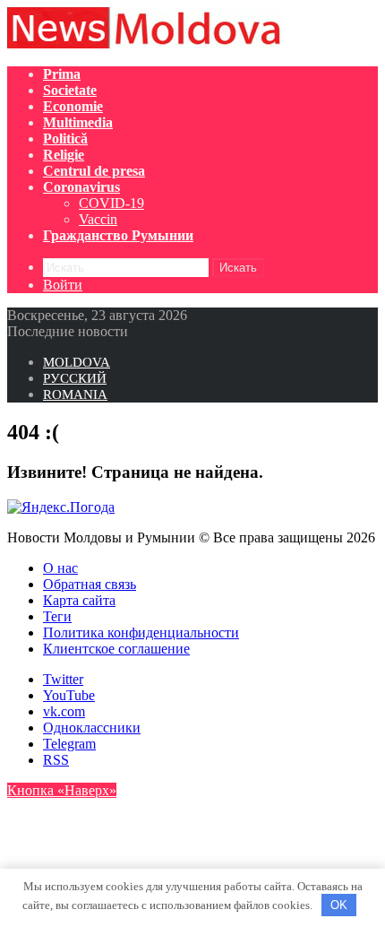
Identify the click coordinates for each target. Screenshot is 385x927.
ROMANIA (75, 394)
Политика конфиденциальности (141, 632)
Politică (65, 138)
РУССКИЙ (75, 378)
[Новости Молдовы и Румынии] (146, 43)
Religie (63, 154)
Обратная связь (89, 584)
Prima (62, 74)
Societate (70, 90)
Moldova (76, 362)
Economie (73, 106)
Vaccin (98, 219)
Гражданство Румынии (118, 235)
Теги (57, 616)
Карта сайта (79, 600)
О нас (60, 568)
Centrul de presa (94, 170)
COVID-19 (111, 203)
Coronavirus (81, 187)
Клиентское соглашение (116, 648)
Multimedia (78, 122)
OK (338, 905)
